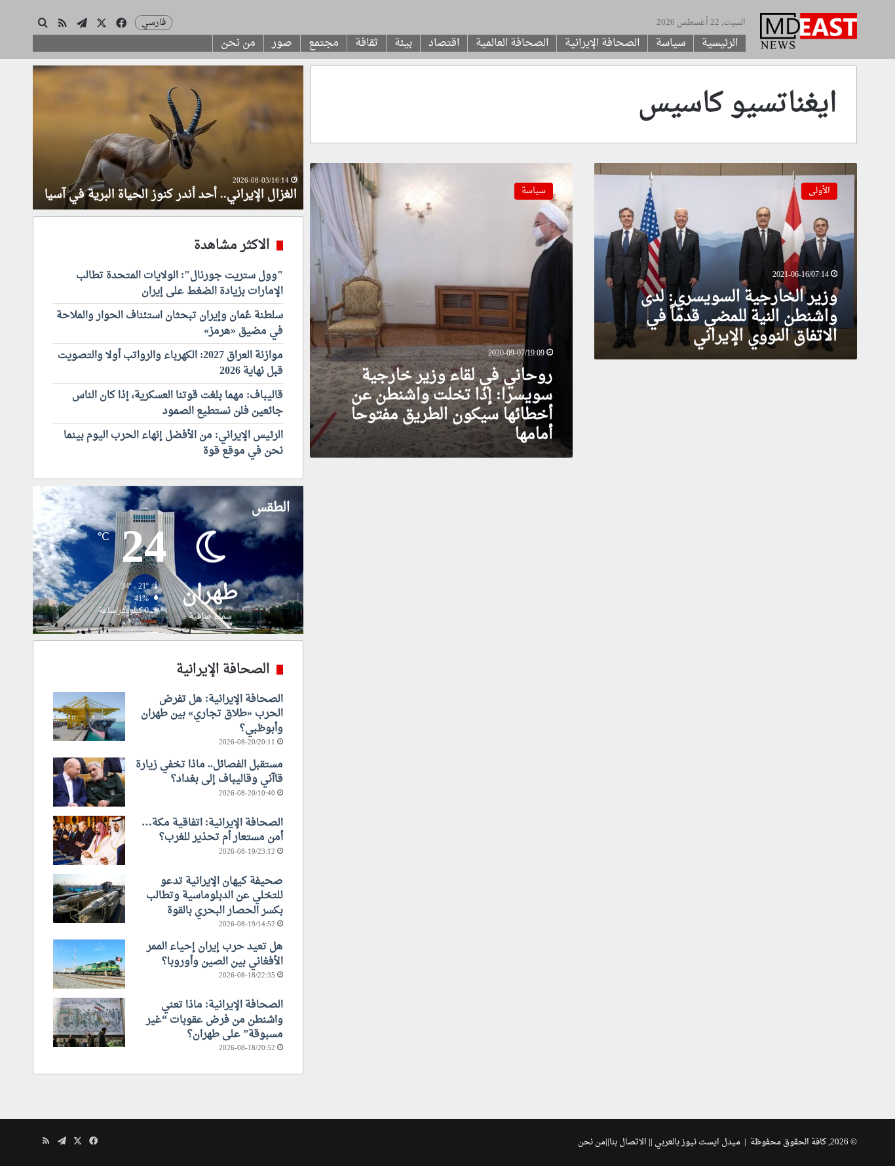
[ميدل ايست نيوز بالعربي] (808, 32)
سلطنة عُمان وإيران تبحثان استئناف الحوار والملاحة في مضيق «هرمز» (169, 323)
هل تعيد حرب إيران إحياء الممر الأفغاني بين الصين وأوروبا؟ (215, 954)
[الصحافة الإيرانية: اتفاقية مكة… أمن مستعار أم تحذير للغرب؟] (89, 840)
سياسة (670, 43)
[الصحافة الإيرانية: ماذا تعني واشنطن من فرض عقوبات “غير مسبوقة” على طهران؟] (89, 1022)
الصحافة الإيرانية (602, 43)
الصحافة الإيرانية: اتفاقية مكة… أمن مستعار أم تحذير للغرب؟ (212, 830)
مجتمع (324, 43)
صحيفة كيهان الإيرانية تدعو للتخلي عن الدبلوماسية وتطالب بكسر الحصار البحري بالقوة (214, 895)
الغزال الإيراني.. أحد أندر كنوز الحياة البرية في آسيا (171, 194)
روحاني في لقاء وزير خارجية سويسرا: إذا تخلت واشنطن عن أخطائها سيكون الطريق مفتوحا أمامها (452, 405)
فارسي (154, 22)
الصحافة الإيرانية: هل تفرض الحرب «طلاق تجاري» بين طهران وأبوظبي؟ (212, 713)
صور (282, 43)
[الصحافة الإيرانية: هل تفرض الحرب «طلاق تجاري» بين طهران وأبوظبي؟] (89, 716)
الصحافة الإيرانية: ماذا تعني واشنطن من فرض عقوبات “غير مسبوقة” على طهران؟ (214, 1019)
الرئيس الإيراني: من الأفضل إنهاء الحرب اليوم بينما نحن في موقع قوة (173, 443)
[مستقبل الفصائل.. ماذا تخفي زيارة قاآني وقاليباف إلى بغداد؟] (89, 782)
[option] (168, 137)
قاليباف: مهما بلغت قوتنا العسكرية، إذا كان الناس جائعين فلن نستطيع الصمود (177, 403)
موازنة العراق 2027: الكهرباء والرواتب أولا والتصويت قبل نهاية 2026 (170, 363)
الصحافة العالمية (512, 43)
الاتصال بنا (628, 1142)
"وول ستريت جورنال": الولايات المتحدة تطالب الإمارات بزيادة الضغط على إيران (179, 283)
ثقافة (366, 43)
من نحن (238, 43)
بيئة (403, 43)
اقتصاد (443, 43)
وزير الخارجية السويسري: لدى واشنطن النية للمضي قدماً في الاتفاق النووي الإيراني (739, 317)
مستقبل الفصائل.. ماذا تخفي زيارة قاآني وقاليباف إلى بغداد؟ (209, 772)
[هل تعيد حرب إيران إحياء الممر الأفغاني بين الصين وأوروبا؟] (89, 964)
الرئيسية (720, 43)
